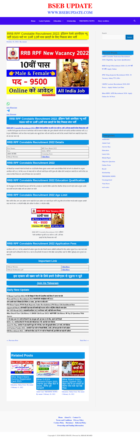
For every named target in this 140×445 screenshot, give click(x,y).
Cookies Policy (59, 422)
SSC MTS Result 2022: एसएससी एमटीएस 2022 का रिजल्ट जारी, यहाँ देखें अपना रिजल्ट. (34, 310)
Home (33, 21)
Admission (105, 139)
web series (105, 187)
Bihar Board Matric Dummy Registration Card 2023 (21, 379)
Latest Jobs (106, 154)
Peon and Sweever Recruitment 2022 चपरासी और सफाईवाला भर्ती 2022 (30, 298)
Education (57, 21)
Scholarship (71, 21)
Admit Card (40, 392)
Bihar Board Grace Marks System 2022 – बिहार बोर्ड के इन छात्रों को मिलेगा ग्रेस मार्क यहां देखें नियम (73, 383)
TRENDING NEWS (86, 21)
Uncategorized (107, 180)
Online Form (22, 385)
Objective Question (108, 161)
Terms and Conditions (64, 420)
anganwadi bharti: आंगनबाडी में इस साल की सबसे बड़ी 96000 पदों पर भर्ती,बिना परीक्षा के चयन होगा (36, 307)
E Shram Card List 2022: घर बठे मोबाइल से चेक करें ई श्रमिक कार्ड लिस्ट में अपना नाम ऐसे (35, 296)
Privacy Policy (79, 420)
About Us (67, 417)
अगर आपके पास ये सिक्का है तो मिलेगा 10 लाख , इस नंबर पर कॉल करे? (27, 301)
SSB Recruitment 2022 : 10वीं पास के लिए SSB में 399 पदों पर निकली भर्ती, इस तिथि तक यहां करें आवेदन (39, 331)
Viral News (106, 183)
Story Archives (103, 21)
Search (104, 33)
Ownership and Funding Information (70, 425)
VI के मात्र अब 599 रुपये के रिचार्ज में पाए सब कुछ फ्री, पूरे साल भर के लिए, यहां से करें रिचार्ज (34, 319)
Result (104, 169)
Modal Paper (106, 158)
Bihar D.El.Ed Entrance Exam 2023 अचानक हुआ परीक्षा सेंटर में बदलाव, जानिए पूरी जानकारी (47, 383)
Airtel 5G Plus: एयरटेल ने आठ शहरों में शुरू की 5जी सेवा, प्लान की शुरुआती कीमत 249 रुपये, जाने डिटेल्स (38, 325)
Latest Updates (44, 21)
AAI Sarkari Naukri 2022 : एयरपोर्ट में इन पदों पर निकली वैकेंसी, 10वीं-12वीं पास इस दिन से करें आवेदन (38, 328)
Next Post (84, 340)
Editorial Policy (80, 422)
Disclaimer (70, 422)
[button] (62, 21)
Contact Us (77, 417)
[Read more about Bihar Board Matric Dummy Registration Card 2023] (22, 367)
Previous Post (12, 340)
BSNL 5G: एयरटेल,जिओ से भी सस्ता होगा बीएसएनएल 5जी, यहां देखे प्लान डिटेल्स (31, 322)
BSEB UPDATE (70, 5)
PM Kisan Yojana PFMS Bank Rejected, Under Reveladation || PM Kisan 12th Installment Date (41, 304)
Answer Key (106, 147)
